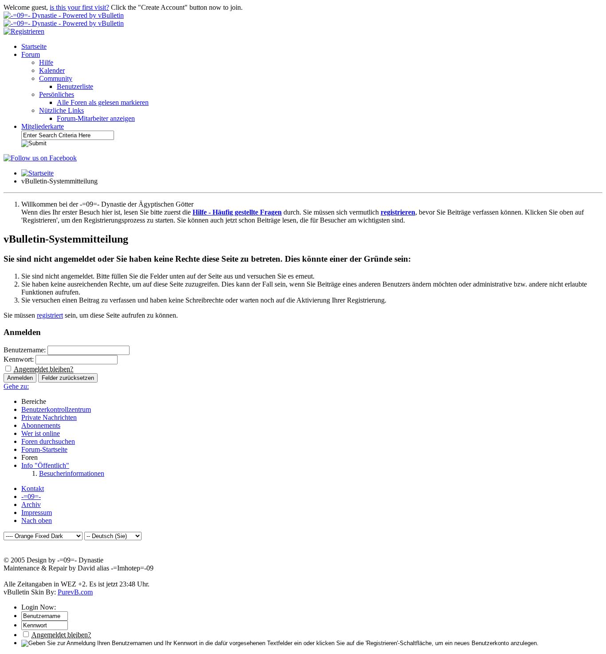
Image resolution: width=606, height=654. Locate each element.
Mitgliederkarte (42, 126)
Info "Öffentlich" (45, 465)
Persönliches (56, 94)
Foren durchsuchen (48, 441)
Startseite (34, 46)
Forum (30, 54)
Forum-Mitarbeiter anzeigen (96, 118)
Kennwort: (19, 359)
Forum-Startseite (44, 449)
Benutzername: (25, 350)
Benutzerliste (75, 86)
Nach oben (36, 520)
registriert (50, 315)
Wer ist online (40, 433)
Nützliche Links (61, 110)
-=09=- (31, 496)
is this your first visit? (79, 7)
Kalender (52, 70)
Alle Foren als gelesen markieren (103, 102)
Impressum (36, 512)
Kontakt (32, 488)
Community (55, 78)
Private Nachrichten (49, 417)
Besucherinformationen (71, 473)
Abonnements (40, 425)
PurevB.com (75, 592)
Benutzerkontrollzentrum (56, 409)
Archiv (31, 504)
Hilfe (46, 62)
